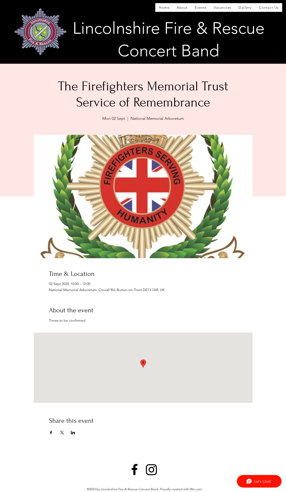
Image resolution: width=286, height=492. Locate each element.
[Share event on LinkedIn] (73, 432)
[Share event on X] (62, 432)
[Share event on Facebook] (51, 432)
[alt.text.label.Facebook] (134, 469)
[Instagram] (151, 469)
